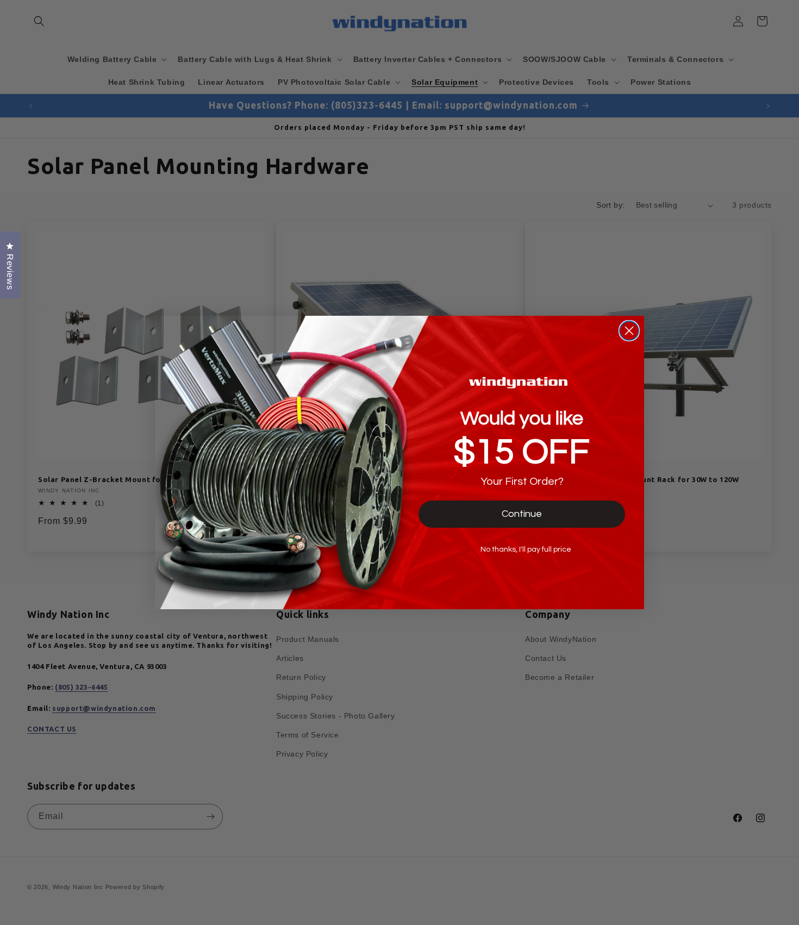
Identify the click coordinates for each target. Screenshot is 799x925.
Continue (522, 514)
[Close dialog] (629, 330)
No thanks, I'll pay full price (525, 549)
